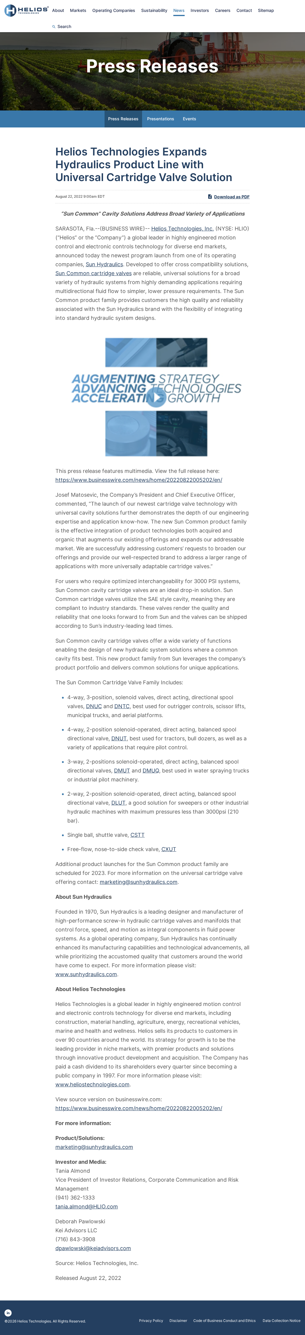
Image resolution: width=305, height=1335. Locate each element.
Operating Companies (113, 10)
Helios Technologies (34, 1321)
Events (189, 118)
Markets (78, 10)
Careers (223, 10)
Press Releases (123, 118)
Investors (200, 10)
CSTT (137, 835)
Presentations (160, 118)
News (179, 10)
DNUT (119, 738)
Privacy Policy (151, 1320)
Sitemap (266, 10)
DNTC (122, 706)
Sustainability (154, 10)
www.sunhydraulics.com (86, 974)
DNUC (94, 706)
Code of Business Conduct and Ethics (224, 1320)
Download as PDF (232, 196)
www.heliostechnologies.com (92, 1084)
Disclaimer (178, 1320)
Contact (244, 10)
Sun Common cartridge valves (93, 273)
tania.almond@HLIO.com (86, 1206)
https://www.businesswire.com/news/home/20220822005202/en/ (138, 480)
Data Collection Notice (282, 1320)
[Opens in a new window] (152, 394)
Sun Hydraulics (104, 264)
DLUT (118, 803)
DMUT (122, 770)
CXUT (168, 849)
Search (64, 26)
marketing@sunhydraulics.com (139, 882)
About (58, 10)
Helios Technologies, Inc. (182, 228)
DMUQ (151, 770)
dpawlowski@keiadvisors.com (93, 1248)
